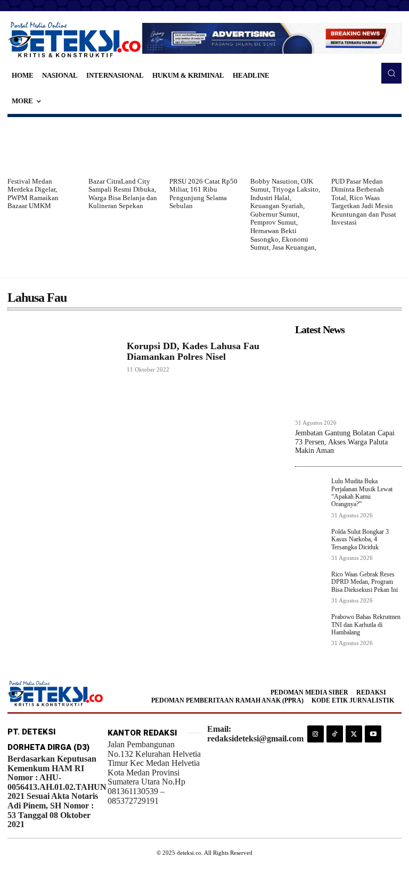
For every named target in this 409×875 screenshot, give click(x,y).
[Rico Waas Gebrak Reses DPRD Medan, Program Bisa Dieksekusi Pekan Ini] (310, 585)
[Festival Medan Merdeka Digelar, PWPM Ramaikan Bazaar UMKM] (42, 146)
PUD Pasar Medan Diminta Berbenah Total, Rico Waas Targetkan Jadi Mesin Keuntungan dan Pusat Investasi (363, 202)
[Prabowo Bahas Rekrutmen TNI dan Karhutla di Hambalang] (310, 628)
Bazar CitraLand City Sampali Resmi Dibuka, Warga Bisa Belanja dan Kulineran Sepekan (122, 193)
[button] (391, 73)
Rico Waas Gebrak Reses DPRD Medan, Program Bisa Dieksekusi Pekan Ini (364, 582)
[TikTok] (334, 733)
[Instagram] (315, 733)
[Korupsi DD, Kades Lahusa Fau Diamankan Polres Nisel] (61, 356)
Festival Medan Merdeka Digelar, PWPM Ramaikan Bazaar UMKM (33, 193)
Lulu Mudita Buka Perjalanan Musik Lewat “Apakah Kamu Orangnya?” (361, 492)
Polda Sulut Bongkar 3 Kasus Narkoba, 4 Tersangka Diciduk (360, 539)
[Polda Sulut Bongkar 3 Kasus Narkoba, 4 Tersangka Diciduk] (310, 543)
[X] (354, 733)
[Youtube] (373, 733)
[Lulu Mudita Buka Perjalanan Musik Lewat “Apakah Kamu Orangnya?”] (310, 492)
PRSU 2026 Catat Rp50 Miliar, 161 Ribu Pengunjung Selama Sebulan (203, 193)
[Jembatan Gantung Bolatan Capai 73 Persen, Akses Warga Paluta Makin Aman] (348, 377)
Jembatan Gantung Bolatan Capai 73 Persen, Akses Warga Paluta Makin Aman (345, 442)
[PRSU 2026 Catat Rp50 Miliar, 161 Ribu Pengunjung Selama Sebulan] (204, 146)
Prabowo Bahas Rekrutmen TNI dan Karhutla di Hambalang (365, 624)
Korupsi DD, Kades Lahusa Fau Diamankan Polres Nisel (193, 351)
